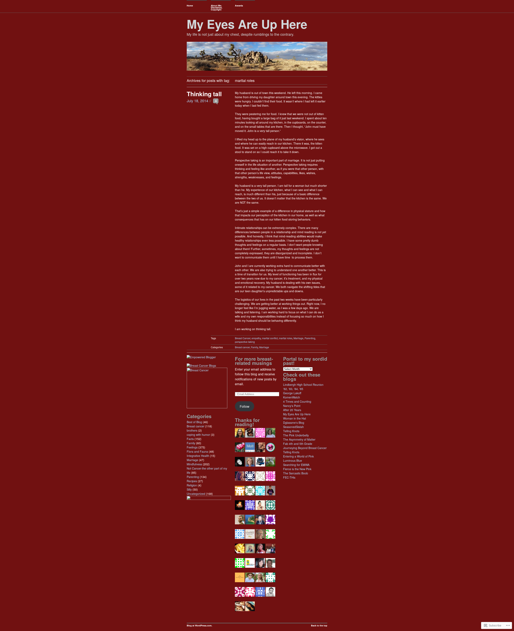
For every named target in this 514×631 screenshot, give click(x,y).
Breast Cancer (242, 338)
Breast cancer (242, 347)
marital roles (285, 338)
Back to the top (319, 625)
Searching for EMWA (296, 465)
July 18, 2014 (197, 100)
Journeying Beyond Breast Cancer (305, 448)
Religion (192, 485)
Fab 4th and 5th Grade (297, 444)
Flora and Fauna (197, 451)
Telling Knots (291, 431)
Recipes (192, 481)
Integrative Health (198, 456)
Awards (239, 5)
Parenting (310, 338)
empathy (256, 338)
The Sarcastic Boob (295, 473)
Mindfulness (194, 464)
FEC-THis (289, 477)
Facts (190, 439)
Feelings (192, 447)
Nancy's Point (291, 406)
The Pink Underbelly (296, 435)
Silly (189, 489)
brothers (192, 430)
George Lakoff (292, 393)
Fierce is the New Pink (297, 469)
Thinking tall (204, 93)
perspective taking (245, 341)
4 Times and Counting (297, 401)
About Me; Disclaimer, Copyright (216, 7)
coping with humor (198, 435)
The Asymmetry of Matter (299, 439)
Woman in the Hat (294, 418)
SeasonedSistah (293, 427)
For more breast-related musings (254, 360)
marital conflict (270, 338)
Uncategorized (196, 494)
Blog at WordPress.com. (199, 625)
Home (190, 5)
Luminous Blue (292, 460)
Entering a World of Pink (298, 456)
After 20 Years (292, 410)
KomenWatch (291, 397)
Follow (244, 406)
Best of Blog (194, 422)
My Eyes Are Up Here (247, 23)
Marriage (298, 338)
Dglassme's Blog (293, 423)
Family (254, 347)
